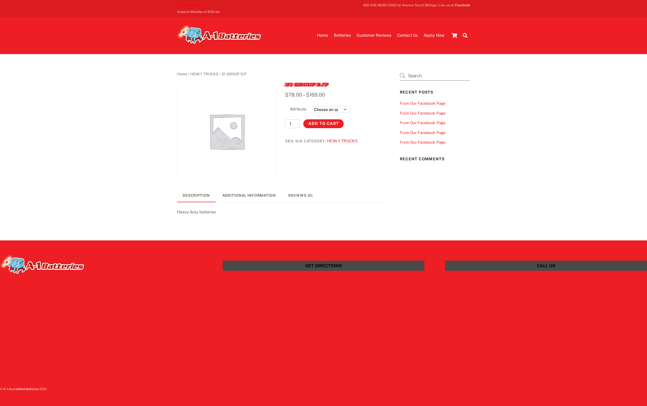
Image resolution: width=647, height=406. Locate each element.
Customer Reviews (374, 35)
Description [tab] (196, 195)
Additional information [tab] (249, 195)
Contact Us (407, 35)
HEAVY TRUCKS (204, 74)
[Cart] (454, 35)
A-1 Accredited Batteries (21, 389)
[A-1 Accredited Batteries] (219, 42)
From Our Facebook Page (423, 103)
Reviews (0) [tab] (300, 195)
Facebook (462, 5)
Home (322, 35)
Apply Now (434, 35)
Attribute (298, 109)
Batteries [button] (342, 35)
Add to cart (323, 123)
